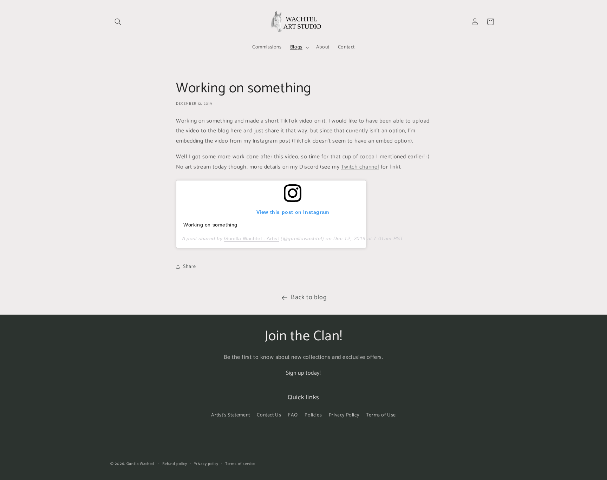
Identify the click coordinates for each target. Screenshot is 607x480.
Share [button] (189, 267)
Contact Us (269, 415)
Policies (313, 415)
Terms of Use (381, 415)
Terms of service (240, 464)
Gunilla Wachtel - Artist (251, 238)
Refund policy (174, 464)
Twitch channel (360, 167)
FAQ (293, 415)
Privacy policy (206, 464)
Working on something (210, 225)
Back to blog (308, 297)
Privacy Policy (344, 415)
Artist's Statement (230, 415)
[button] (118, 21)
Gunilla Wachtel (140, 464)
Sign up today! (303, 373)
